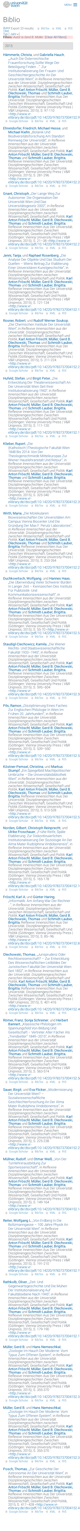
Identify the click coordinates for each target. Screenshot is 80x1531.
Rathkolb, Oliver (15, 1282)
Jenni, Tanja (12, 255)
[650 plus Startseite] (40, 5)
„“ (36, 69)
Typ (5, 34)
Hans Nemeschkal (46, 1347)
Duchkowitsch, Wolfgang (22, 578)
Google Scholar (18, 121)
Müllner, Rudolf (14, 1159)
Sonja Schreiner (36, 1020)
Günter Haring (44, 897)
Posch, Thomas (15, 1469)
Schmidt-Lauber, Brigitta (46, 158)
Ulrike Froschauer (21, 832)
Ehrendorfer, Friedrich (19, 128)
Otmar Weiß (43, 1159)
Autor (6, 28)
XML (59, 28)
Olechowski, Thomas (24, 93)
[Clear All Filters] (55, 37)
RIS (70, 28)
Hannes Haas (59, 578)
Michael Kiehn (19, 132)
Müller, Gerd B (59, 90)
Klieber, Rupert (14, 444)
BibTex (45, 28)
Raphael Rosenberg (44, 255)
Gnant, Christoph (16, 194)
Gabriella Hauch (52, 55)
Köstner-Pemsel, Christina (23, 767)
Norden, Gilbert (14, 828)
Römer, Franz (13, 1020)
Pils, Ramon (12, 706)
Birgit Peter (41, 378)
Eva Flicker (37, 1090)
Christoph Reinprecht (44, 828)
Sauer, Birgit (12, 1090)
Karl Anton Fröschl (33, 90)
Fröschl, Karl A (14, 897)
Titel (6, 31)
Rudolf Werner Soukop (50, 320)
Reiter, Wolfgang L (17, 1220)
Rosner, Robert (14, 320)
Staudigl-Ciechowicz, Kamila (25, 644)
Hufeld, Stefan (14, 378)
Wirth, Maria (12, 513)
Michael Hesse (49, 128)
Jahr (13, 34)
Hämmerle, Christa (17, 55)
